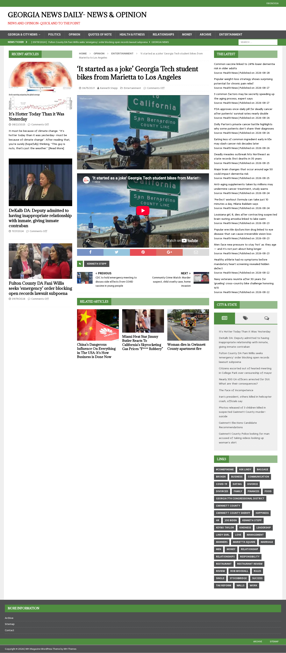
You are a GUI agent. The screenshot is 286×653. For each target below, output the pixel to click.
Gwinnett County (228, 506)
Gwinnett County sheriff (233, 513)
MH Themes (70, 649)
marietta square (244, 542)
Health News (230, 73)
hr (217, 520)
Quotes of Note (100, 34)
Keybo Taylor (225, 528)
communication (258, 477)
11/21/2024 (18, 231)
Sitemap (10, 624)
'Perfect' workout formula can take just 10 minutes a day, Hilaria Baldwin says (241, 201)
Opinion (74, 34)
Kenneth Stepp (109, 88)
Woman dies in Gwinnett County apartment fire (186, 346)
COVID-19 (221, 484)
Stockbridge (238, 578)
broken (221, 477)
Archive (205, 34)
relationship (249, 549)
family (238, 491)
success (257, 578)
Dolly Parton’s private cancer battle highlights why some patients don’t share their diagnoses (244, 126)
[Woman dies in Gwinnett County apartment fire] (188, 325)
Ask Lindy (245, 469)
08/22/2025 (18, 124)
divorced (222, 491)
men (218, 549)
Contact (9, 630)
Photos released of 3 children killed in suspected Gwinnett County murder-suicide (242, 411)
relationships (225, 557)
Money (187, 34)
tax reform (223, 585)
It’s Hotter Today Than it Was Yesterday (36, 116)
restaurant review (249, 564)
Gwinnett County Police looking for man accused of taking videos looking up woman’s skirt (244, 438)
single (220, 578)
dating (237, 484)
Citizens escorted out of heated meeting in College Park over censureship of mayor (245, 370)
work (253, 585)
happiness (262, 513)
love (238, 535)
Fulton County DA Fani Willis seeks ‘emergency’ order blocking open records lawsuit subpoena (40, 288)
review (220, 571)
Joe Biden (231, 520)
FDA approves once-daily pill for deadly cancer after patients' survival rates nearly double (243, 111)
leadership (263, 528)
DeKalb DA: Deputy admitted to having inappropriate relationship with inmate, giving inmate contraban (40, 218)
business (236, 477)
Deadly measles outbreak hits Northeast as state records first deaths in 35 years (242, 156)
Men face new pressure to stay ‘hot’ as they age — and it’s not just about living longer (245, 246)
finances (253, 491)
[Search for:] (258, 42)
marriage (267, 542)
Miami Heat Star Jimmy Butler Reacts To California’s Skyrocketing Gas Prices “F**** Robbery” (142, 342)
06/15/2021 (88, 88)
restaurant (224, 564)
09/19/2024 (18, 299)
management (255, 535)
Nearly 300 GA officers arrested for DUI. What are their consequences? (244, 381)
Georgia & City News (23, 34)
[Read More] (56, 148)
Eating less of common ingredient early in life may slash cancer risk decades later (243, 141)
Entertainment (230, 34)
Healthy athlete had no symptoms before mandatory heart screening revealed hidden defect (241, 263)
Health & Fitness (132, 34)
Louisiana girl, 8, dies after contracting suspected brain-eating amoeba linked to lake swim (245, 216)
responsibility (250, 557)
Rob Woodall (239, 571)
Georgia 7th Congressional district (240, 499)
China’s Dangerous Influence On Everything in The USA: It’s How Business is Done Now (96, 350)
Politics (54, 34)
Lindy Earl (223, 535)
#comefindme (225, 469)
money (231, 549)
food (268, 491)
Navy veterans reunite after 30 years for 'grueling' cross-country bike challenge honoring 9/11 (244, 283)
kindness (245, 528)
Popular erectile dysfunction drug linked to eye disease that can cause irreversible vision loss (243, 231)
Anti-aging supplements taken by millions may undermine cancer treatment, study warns (243, 186)
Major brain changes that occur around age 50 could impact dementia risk (243, 171)
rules (257, 571)
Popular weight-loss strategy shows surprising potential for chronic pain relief (243, 81)
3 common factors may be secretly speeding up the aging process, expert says (244, 96)
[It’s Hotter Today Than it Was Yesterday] (40, 86)
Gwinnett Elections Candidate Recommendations (238, 425)
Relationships (163, 34)
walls (240, 585)
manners (221, 542)
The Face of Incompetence (236, 390)
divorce (252, 484)
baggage (262, 469)
